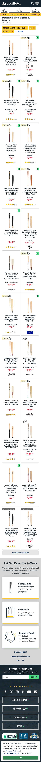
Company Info (19, 717)
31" (31, 28)
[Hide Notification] (39, 14)
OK (20, 757)
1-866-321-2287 (20, 652)
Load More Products (20, 553)
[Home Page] (11, 3)
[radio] (27, 66)
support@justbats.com (21, 656)
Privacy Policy (12, 751)
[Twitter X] (11, 692)
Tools (19, 726)
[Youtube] (29, 692)
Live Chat (20, 660)
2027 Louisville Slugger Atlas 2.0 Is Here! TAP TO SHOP (19, 15)
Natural (6, 32)
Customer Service (19, 699)
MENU (37, 4)
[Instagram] (17, 692)
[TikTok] (35, 692)
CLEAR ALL (19, 32)
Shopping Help (19, 708)
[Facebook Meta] (5, 692)
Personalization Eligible (14, 28)
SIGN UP (34, 677)
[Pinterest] (23, 692)
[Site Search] (32, 3)
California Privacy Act (12, 753)
